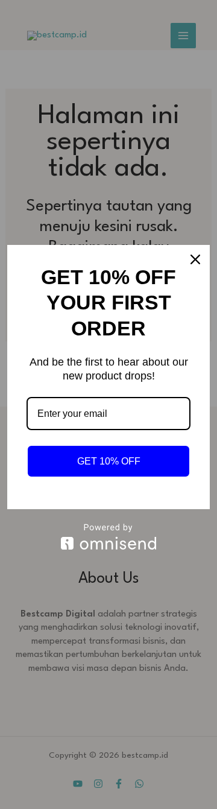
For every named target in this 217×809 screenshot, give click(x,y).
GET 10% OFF (108, 461)
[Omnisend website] (108, 536)
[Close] (195, 259)
